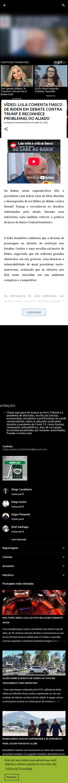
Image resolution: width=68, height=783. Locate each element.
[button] (6, 129)
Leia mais (34, 312)
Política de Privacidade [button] (18, 768)
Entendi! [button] (12, 777)
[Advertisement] (34, 364)
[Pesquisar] (63, 5)
